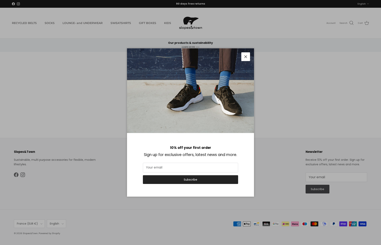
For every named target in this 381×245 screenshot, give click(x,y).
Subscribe (190, 180)
